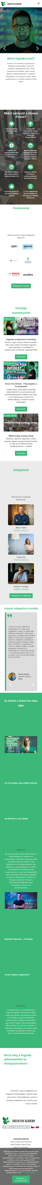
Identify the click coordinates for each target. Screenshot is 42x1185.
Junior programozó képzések (21, 1142)
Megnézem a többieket (21, 596)
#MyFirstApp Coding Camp (21, 1144)
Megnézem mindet (21, 286)
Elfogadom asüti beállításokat (21, 1179)
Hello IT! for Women (20, 1147)
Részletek (21, 357)
